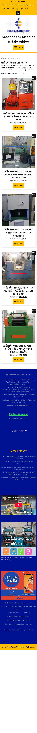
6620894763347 (20, 1)
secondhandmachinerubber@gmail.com (20, 5)
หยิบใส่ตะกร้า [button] (18, 127)
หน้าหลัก (3, 58)
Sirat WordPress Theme (12, 647)
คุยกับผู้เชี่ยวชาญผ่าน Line (20, 431)
